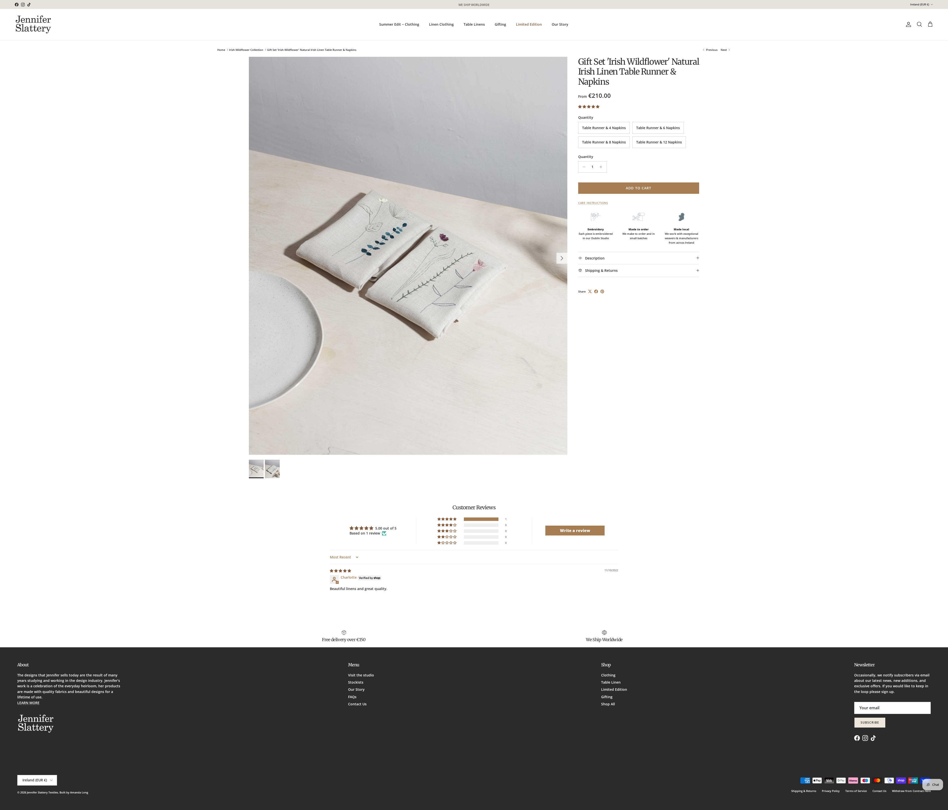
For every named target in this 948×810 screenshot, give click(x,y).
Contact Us (357, 704)
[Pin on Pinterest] (602, 291)
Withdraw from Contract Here (911, 791)
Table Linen (611, 682)
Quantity (585, 156)
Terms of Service (856, 791)
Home (221, 50)
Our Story (560, 24)
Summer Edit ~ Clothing (399, 24)
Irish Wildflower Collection (246, 50)
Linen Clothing (441, 24)
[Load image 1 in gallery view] (408, 256)
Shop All (608, 704)
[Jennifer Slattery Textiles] (33, 24)
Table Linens (474, 24)
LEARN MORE (28, 702)
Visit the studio (361, 675)
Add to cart (638, 188)
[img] (340, 570)
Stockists (355, 682)
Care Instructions (593, 203)
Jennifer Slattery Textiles (42, 792)
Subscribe (870, 722)
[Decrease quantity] (582, 166)
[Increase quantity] (602, 166)
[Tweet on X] (590, 291)
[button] (588, 106)
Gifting (500, 24)
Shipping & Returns (803, 791)
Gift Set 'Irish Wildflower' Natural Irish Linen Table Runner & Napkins (311, 50)
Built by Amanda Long (73, 792)
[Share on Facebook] (596, 291)
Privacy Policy (831, 791)
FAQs (352, 696)
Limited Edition (529, 24)
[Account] (907, 24)
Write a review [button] (575, 530)
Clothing (608, 675)
